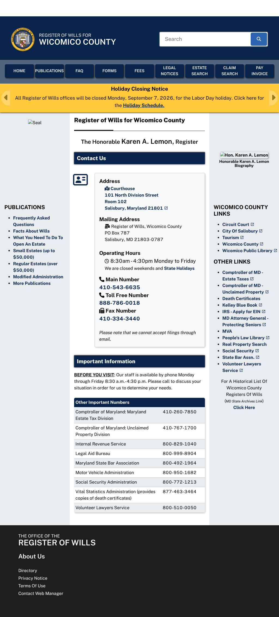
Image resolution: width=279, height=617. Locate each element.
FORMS (109, 71)
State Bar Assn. (238, 357)
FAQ (79, 71)
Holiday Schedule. (144, 105)
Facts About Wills (31, 231)
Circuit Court (235, 224)
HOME (19, 71)
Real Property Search (244, 344)
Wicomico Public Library (247, 250)
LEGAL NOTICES (169, 71)
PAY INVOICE (259, 71)
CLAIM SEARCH (230, 71)
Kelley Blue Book (239, 305)
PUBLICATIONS (49, 71)
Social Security (238, 350)
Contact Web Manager (40, 593)
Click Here (244, 407)
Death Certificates (241, 298)
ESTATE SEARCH (199, 71)
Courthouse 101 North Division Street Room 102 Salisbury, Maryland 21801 (134, 198)
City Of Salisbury (240, 231)
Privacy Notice (32, 578)
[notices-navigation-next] (273, 98)
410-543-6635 (119, 288)
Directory (27, 570)
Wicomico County (240, 244)
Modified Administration (38, 276)
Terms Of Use (32, 585)
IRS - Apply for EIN (241, 311)
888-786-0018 (119, 303)
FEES (140, 71)
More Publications (32, 283)
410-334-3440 (119, 319)
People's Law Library (243, 337)
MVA (227, 331)
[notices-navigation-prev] (5, 98)
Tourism (230, 237)
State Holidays (179, 268)
